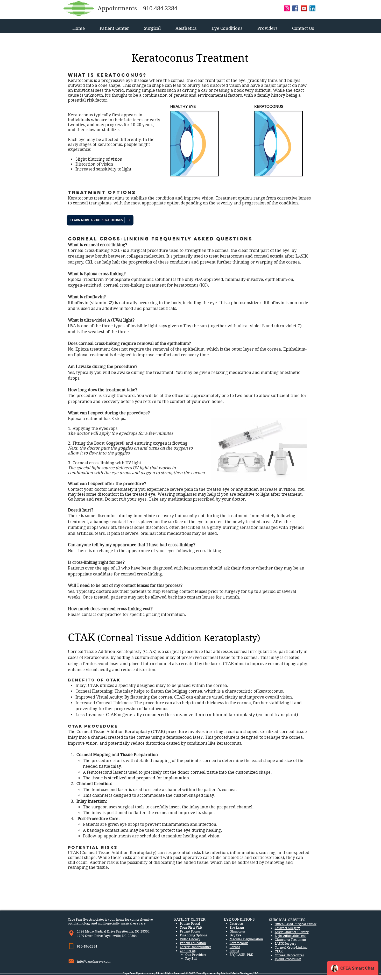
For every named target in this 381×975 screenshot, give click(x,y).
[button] (114, 26)
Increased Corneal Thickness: (105, 702)
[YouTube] (304, 8)
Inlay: (81, 685)
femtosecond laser (105, 772)
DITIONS (248, 919)
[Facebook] (295, 8)
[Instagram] (287, 8)
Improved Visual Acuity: (99, 697)
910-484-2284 (87, 946)
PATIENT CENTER (189, 919)
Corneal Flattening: (95, 691)
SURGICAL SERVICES (287, 919)
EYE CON (232, 919)
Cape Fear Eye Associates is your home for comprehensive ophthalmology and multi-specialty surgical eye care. (110, 921)
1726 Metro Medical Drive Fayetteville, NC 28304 (113, 931)
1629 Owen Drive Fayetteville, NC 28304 (107, 936)
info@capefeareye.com (93, 961)
